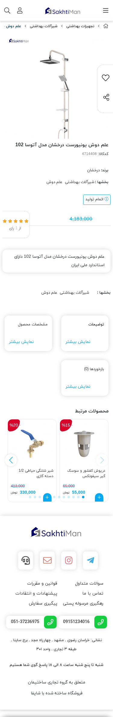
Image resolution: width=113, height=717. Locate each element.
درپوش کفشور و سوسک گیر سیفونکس (86, 473)
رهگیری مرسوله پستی (83, 603)
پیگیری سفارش (43, 603)
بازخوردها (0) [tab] (94, 369)
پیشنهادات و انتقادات (36, 593)
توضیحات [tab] (96, 324)
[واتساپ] (25, 560)
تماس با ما (92, 593)
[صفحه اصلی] (105, 26)
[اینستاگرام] (68, 560)
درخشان (93, 170)
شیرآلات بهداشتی (44, 26)
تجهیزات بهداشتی (80, 26)
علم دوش (54, 182)
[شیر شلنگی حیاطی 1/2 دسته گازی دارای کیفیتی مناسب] (32, 443)
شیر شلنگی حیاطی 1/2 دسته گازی (36, 473)
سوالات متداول (89, 583)
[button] (11, 460)
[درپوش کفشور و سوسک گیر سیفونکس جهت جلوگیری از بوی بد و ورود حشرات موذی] (84, 443)
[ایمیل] (47, 560)
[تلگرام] (90, 560)
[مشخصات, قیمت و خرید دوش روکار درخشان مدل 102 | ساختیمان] (56, 532)
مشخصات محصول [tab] (33, 324)
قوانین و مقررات (42, 583)
